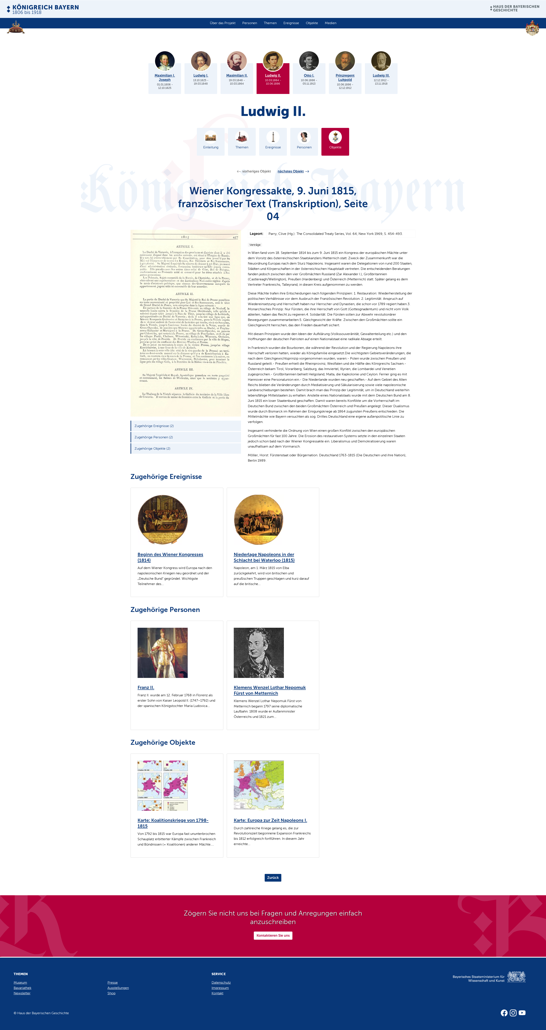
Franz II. (146, 687)
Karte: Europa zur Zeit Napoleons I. (270, 820)
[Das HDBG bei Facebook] (504, 1013)
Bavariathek (22, 988)
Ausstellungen (118, 988)
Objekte (312, 23)
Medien (330, 23)
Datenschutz (221, 982)
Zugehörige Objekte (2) (152, 448)
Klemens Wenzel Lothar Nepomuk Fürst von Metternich (270, 690)
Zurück (273, 878)
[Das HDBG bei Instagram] (513, 1013)
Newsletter (22, 993)
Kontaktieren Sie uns (273, 935)
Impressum (220, 988)
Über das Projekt (222, 23)
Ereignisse (291, 23)
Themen (270, 23)
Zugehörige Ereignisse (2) (154, 426)
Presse (112, 982)
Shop (111, 993)
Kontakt (217, 993)
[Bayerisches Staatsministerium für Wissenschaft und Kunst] (482, 981)
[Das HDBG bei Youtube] (522, 1013)
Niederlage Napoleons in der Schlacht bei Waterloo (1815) (264, 557)
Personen (249, 23)
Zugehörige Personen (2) (154, 437)
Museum (20, 982)
